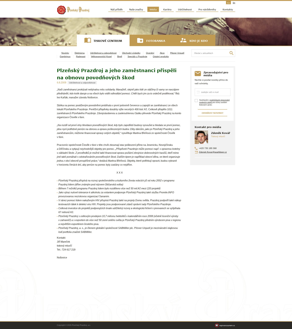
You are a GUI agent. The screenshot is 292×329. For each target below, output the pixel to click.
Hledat (231, 53)
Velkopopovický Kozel (101, 56)
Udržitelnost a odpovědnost (103, 53)
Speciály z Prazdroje (137, 56)
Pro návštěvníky (207, 9)
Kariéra (167, 9)
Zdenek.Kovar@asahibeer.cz (213, 152)
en (234, 2)
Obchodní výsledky (131, 53)
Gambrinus (65, 56)
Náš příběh (117, 9)
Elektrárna (80, 53)
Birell (119, 56)
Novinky (65, 53)
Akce (162, 53)
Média (153, 9)
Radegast (80, 56)
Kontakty (228, 9)
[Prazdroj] (73, 9)
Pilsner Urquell (177, 53)
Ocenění (150, 53)
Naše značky (136, 9)
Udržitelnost (185, 9)
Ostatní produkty (161, 56)
